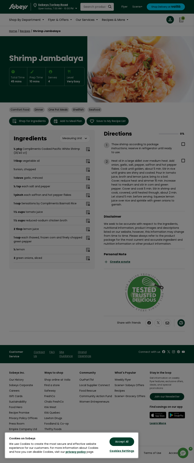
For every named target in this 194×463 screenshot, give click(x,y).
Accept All (121, 441)
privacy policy (76, 452)
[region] (72, 445)
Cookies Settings (122, 451)
